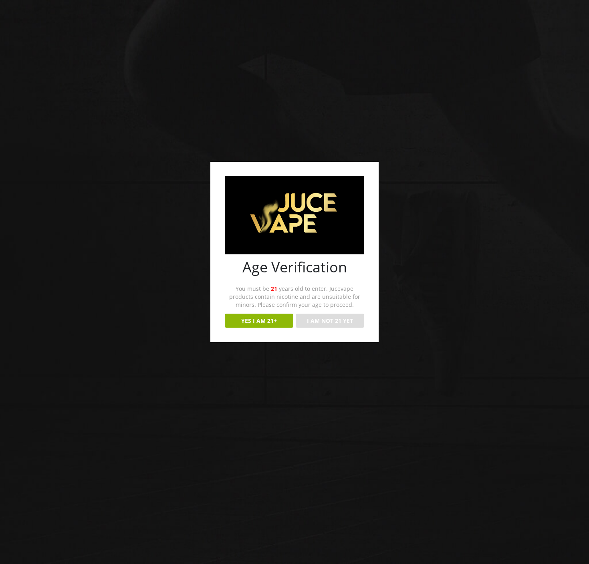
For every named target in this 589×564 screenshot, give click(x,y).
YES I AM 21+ (259, 320)
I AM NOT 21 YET (330, 320)
